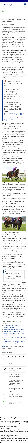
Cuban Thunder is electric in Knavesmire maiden (12, 326)
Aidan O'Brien (8, 346)
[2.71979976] (12, 14)
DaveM (12, 24)
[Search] (21, 4)
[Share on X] (8, 357)
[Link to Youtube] (24, 357)
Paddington (21, 346)
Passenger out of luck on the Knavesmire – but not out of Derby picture (14, 333)
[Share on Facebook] (4, 357)
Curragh (15, 346)
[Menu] (25, 4)
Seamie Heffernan (6, 348)
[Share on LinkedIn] (16, 357)
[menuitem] (21, 4)
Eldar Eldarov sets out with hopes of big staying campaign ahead (14, 342)
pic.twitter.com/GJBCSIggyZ (14, 114)
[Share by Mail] (20, 357)
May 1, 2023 (8, 119)
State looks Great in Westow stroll (14, 329)
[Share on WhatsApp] (12, 357)
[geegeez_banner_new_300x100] (11, 5)
